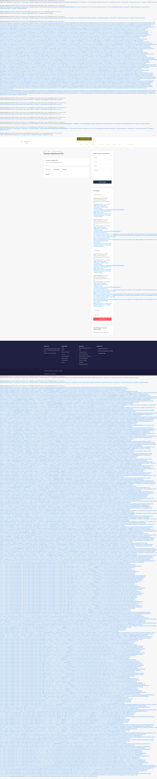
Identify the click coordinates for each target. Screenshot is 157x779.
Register (132, 144)
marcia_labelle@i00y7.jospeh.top (55, 162)
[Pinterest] (50, 358)
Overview (47, 169)
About (86, 144)
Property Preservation (83, 354)
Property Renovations (83, 364)
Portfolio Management (83, 358)
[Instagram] (48, 358)
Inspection (81, 362)
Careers (120, 144)
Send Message (102, 182)
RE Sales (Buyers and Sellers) (85, 356)
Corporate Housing (83, 352)
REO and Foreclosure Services (85, 348)
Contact (108, 144)
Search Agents (102, 319)
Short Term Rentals (65, 352)
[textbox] (102, 250)
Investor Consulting (83, 360)
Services (93, 144)
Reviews (64, 169)
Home (81, 144)
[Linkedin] (53, 358)
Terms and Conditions (48, 370)
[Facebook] (45, 358)
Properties (101, 144)
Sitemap (61, 370)
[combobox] (102, 250)
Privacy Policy (56, 370)
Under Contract (65, 358)
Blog (114, 144)
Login (128, 144)
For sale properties (65, 356)
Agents (49, 151)
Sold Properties (65, 360)
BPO (80, 350)
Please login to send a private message (101, 332)
